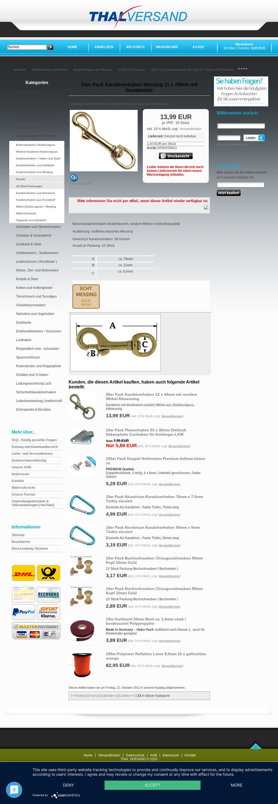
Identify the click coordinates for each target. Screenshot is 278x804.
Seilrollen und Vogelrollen (35, 314)
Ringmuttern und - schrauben (37, 349)
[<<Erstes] (78, 696)
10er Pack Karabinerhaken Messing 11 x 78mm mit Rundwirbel (192, 69)
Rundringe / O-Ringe (31, 110)
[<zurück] (95, 696)
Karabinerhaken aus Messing (92, 69)
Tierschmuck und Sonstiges (36, 296)
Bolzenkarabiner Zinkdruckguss (35, 144)
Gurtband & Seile (28, 244)
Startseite (19, 69)
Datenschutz (135, 755)
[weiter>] (110, 696)
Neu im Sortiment (29, 92)
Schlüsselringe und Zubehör (37, 101)
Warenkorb (167, 47)
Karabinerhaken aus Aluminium (35, 192)
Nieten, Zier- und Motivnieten (37, 270)
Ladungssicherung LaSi (33, 383)
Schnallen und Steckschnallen (38, 227)
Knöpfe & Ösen (27, 279)
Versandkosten (190, 129)
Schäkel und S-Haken (32, 375)
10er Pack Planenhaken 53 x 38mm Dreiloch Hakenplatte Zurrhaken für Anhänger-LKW (146, 432)
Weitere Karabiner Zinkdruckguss (36, 151)
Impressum (171, 755)
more (236, 785)
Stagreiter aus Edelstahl (31, 220)
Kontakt (190, 755)
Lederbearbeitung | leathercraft (39, 401)
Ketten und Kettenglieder (34, 288)
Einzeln (20, 179)
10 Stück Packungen (131, 69)
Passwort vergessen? (233, 144)
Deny (68, 785)
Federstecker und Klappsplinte (38, 366)
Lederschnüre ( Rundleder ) (36, 262)
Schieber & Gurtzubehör (34, 235)
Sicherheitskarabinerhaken (36, 392)
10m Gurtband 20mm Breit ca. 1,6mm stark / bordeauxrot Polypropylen (146, 621)
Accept (152, 785)
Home (72, 47)
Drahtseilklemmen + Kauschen (38, 331)
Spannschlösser (28, 357)
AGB (153, 755)
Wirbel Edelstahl (26, 213)
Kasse (198, 47)
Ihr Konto (135, 47)
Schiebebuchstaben (31, 305)
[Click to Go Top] (256, 748)
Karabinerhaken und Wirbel (49, 69)
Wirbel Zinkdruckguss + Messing (36, 206)
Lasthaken (23, 340)
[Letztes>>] (127, 696)
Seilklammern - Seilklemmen (37, 253)
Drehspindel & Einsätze (33, 410)
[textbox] (27, 47)
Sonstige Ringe (27, 127)
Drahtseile (23, 322)
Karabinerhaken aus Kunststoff (35, 199)
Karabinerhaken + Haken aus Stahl (38, 158)
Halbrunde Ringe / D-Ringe (36, 118)
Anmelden (103, 47)
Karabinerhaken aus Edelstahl (35, 165)
